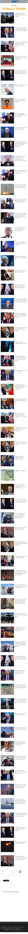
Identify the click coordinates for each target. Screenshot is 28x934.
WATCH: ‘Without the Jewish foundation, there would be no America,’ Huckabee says (21, 301)
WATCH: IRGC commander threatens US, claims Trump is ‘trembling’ (21, 58)
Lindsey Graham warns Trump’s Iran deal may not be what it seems (20, 486)
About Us (9, 927)
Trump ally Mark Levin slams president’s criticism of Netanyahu (21, 429)
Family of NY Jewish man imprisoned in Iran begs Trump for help (20, 743)
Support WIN (18, 928)
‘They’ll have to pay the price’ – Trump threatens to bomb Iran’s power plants (21, 815)
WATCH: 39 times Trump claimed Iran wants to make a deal (21, 615)
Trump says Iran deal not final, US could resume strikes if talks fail (20, 229)
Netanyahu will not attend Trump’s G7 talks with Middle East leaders (21, 543)
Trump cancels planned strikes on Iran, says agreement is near (20, 672)
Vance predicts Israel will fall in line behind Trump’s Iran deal (21, 401)
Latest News (3, 927)
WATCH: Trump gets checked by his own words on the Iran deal (21, 172)
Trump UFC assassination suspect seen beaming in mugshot (20, 101)
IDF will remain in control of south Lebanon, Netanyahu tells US (21, 443)
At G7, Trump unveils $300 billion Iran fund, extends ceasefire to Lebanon (20, 201)
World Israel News (15, 929)
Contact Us (14, 927)
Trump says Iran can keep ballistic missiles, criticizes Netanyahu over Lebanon (20, 186)
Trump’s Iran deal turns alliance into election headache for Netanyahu (20, 286)
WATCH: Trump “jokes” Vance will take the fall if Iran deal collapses (21, 115)
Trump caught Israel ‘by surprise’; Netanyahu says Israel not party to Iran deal (21, 658)
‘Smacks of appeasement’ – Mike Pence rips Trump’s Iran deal (21, 258)
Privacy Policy (21, 927)
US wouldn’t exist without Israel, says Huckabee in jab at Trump (21, 243)
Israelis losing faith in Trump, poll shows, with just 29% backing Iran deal (21, 858)
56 (8, 875)
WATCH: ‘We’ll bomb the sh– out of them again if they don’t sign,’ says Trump (21, 758)
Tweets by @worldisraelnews (10, 891)
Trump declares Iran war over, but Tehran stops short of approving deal (21, 586)
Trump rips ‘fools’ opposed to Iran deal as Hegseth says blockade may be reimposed (21, 29)
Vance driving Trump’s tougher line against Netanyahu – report (19, 458)
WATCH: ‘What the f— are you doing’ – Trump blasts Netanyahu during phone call (21, 501)
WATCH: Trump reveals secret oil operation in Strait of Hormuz (21, 772)
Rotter (13, 928)
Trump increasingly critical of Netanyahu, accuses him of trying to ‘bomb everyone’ (21, 72)
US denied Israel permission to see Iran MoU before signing (21, 329)
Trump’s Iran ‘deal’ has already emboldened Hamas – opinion (21, 15)
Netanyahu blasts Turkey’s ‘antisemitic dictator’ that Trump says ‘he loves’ (20, 786)
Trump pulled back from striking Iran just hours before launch (20, 629)
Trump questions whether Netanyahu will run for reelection (20, 829)
